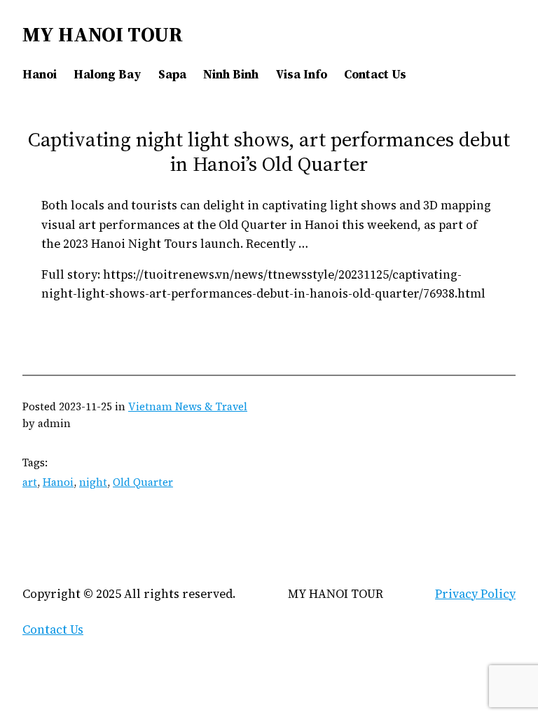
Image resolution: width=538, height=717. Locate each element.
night (93, 482)
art (29, 482)
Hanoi (58, 482)
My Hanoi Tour (102, 34)
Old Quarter (143, 482)
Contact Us (52, 629)
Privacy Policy (475, 593)
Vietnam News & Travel (187, 406)
